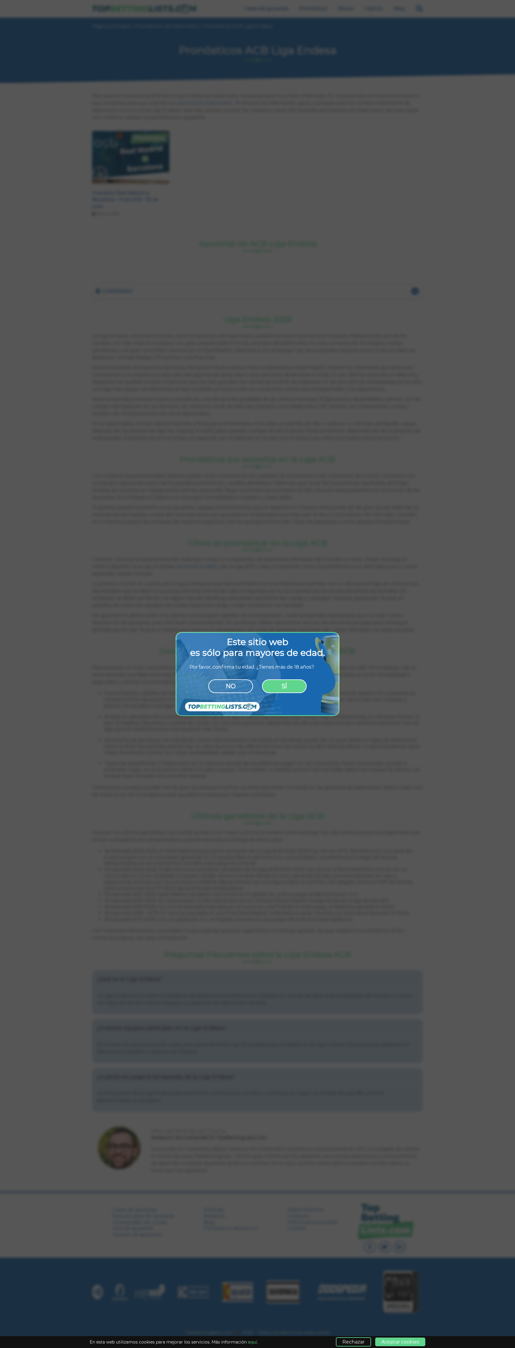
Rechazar (353, 1342)
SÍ (284, 686)
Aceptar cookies (400, 1342)
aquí (252, 1342)
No (231, 686)
